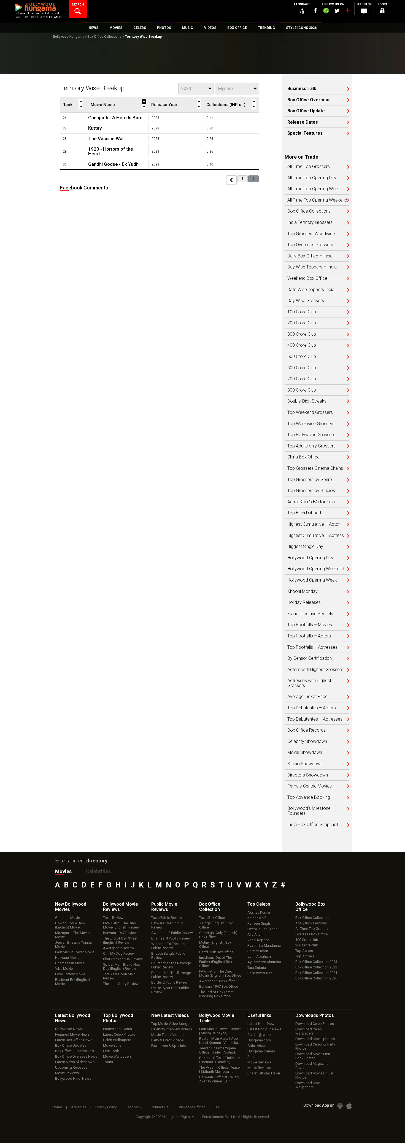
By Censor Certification (309, 658)
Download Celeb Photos (314, 1024)
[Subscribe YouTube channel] (347, 11)
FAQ (217, 1107)
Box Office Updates (70, 1045)
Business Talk (301, 88)
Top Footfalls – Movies (309, 624)
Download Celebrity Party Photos (315, 1046)
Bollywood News (68, 1029)
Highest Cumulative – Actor (313, 524)
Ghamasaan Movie (70, 963)
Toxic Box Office (212, 918)
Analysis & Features (311, 923)
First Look (111, 1051)
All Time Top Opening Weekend (317, 200)
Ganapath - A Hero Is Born (115, 117)
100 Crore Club (301, 311)
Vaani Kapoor (258, 940)
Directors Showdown (307, 775)
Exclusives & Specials (168, 1046)
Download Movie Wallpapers (308, 1085)
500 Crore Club (301, 356)
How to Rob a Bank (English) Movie (70, 925)
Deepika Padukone (262, 929)
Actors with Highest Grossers (315, 669)
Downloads (314, 1015)
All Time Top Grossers (308, 166)
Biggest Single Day (305, 546)
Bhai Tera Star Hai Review (123, 959)
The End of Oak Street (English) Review (120, 940)
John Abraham (259, 956)
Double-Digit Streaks (306, 401)
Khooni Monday (302, 591)
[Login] (382, 11)
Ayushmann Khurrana (264, 962)
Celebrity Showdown (307, 741)
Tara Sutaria (256, 967)
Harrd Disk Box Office (216, 952)
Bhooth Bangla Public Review (168, 955)
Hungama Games (261, 1051)
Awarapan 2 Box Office (217, 981)
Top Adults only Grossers (311, 446)
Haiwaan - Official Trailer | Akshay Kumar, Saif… (219, 1079)
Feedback (134, 1107)
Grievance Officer (191, 1107)
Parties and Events (117, 1029)
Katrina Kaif (256, 918)
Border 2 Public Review (169, 982)
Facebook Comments (84, 188)
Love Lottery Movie (70, 974)
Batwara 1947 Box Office (218, 986)
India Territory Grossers (310, 222)
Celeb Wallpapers (117, 1040)
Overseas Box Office (311, 934)
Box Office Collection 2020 (316, 978)
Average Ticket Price (307, 696)
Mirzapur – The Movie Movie (72, 935)
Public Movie (164, 907)
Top (258, 904)
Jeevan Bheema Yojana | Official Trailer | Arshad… (218, 1050)
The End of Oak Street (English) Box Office (216, 994)
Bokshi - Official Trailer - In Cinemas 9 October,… (219, 1060)
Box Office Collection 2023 (316, 962)
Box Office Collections (104, 37)
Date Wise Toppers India (310, 289)
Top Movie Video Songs (170, 1024)
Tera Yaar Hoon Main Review (119, 976)
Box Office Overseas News (76, 1056)
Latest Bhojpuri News (264, 1029)
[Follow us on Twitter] (337, 11)
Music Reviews (259, 1068)
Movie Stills (112, 1045)
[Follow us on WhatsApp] (326, 11)
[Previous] (231, 180)
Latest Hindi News (261, 1024)
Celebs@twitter (259, 1035)
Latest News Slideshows (74, 1062)
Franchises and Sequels (310, 613)
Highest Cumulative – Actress (315, 535)
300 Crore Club (301, 334)
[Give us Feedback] (364, 11)
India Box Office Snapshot (312, 824)
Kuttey (95, 128)
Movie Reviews (67, 1073)
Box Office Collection (312, 918)
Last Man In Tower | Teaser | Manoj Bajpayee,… (220, 1031)
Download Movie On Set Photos (314, 1075)
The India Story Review (121, 984)
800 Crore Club (301, 390)
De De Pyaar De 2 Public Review (170, 990)
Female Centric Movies (309, 786)
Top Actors (304, 951)
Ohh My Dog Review (119, 953)
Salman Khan (257, 951)
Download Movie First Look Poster (312, 1056)
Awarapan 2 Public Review (172, 933)
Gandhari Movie (67, 918)
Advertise (78, 1107)
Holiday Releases (304, 602)
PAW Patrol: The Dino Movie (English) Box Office (220, 973)
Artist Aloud (256, 1046)
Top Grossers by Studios (311, 490)
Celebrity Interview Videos (171, 1029)
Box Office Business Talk (74, 1051)
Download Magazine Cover (311, 1065)
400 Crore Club (301, 345)
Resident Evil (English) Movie (72, 982)
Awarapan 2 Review (118, 948)
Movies (63, 871)
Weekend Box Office (307, 278)
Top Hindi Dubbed (304, 513)
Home (57, 1107)
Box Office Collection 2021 (316, 973)
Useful (259, 1015)
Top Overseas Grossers (310, 244)
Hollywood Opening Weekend (315, 568)
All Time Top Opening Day (311, 177)
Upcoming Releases (71, 1067)
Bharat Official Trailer (263, 1073)
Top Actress (305, 956)
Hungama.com (259, 1040)
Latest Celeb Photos (119, 1034)
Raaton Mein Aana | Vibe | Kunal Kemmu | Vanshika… (220, 1040)
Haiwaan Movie (67, 957)
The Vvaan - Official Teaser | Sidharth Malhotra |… (220, 1069)
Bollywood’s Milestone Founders (309, 811)
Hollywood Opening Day (310, 557)
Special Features (305, 133)
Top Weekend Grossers (310, 412)
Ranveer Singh (258, 923)
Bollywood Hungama (68, 37)
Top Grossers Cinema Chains (315, 468)
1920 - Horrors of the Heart (110, 151)
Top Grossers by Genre (309, 479)
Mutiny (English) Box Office (215, 944)
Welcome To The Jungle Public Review (170, 946)
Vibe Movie (64, 968)
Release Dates (302, 122)
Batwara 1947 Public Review (167, 925)
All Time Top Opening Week (313, 188)
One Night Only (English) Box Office (218, 935)
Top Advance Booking (308, 797)
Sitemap (254, 1057)
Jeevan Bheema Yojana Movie (73, 944)
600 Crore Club (301, 367)
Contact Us (159, 1107)
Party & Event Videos (167, 1040)
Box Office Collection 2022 (316, 967)
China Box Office (303, 457)
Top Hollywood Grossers (311, 434)
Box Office (209, 907)
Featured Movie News (72, 1034)
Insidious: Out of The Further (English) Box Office (215, 961)
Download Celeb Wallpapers (308, 1031)
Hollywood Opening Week (312, 580)
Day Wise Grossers (305, 300)
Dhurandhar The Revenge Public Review (171, 965)
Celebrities (98, 871)
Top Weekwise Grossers (310, 423)
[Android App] (340, 1105)
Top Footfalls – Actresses (312, 647)
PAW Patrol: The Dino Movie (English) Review (121, 925)
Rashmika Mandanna (264, 945)
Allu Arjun (255, 934)
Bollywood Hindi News (73, 1078)
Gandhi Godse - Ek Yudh (113, 164)
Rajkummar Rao (259, 973)
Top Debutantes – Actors (311, 707)
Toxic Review (113, 918)
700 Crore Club (301, 378)
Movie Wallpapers (117, 1056)
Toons (108, 1062)
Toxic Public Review (166, 918)
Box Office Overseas (309, 99)
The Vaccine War (106, 138)
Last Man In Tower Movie (74, 952)
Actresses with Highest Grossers (309, 683)
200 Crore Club (301, 323)
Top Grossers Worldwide (311, 233)
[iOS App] (349, 1105)
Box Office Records (306, 730)
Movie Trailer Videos (167, 1035)
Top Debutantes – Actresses (314, 719)
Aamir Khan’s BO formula (311, 501)
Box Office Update (306, 110)
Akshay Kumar (258, 912)
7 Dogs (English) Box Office (216, 925)
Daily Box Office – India (310, 256)
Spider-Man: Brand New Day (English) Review (122, 966)
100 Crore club (306, 940)
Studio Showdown (305, 763)
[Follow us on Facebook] (315, 10)
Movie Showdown (304, 752)
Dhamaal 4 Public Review (171, 938)
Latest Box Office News (73, 1040)
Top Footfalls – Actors (309, 636)
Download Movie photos (315, 1039)
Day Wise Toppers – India (312, 267)
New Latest (170, 1015)
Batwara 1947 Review (120, 933)
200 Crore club (306, 945)
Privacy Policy (106, 1107)
